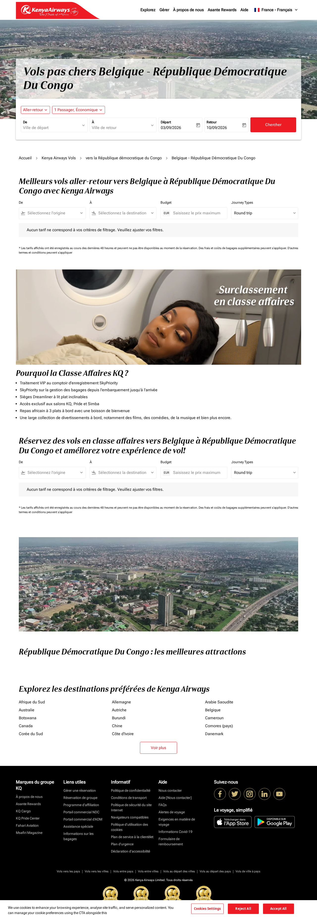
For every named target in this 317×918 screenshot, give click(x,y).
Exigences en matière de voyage (176, 821)
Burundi (119, 718)
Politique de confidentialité (130, 790)
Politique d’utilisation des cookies (129, 827)
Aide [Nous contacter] (175, 798)
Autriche (119, 710)
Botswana (27, 718)
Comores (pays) (219, 725)
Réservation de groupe (80, 798)
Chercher (273, 124)
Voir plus (158, 747)
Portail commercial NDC (81, 812)
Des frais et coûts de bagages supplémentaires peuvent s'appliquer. (243, 248)
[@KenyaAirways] (235, 794)
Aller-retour (33, 109)
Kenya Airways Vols (59, 158)
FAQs (162, 805)
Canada (26, 725)
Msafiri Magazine (29, 833)
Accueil (25, 158)
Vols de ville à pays (248, 871)
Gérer (164, 9)
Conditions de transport (129, 798)
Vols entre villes (148, 871)
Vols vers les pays (68, 871)
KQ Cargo (23, 811)
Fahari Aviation (27, 825)
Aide (244, 9)
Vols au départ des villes (179, 871)
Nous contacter (170, 790)
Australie (26, 710)
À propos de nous (188, 9)
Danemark (214, 733)
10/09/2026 (217, 127)
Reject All (243, 908)
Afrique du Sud (32, 702)
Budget (165, 202)
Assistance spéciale (78, 826)
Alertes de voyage (171, 812)
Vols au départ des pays (215, 871)
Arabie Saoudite (219, 702)
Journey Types (242, 202)
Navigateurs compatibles (130, 817)
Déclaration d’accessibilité (130, 851)
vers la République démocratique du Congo (124, 158)
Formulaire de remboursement (170, 841)
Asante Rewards (222, 9)
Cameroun (214, 718)
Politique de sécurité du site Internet (131, 807)
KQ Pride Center (28, 818)
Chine (117, 725)
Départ (166, 122)
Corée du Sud (31, 733)
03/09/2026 (171, 127)
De (25, 122)
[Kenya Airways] (220, 794)
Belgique (213, 710)
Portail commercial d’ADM (82, 819)
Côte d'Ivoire (123, 733)
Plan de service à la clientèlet (132, 837)
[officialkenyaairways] (250, 794)
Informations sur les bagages (78, 836)
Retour (212, 122)
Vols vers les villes (96, 871)
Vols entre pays (123, 871)
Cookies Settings (207, 908)
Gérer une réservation (79, 790)
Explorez (148, 9)
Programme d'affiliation (81, 805)
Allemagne (121, 702)
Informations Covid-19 (175, 832)
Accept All (278, 908)
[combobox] (51, 128)
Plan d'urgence (122, 844)
